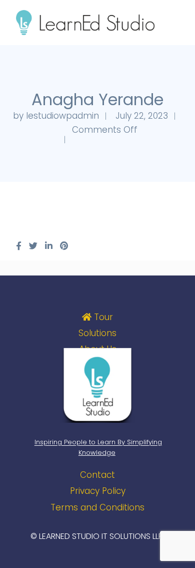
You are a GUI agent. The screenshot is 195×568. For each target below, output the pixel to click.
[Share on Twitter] (33, 245)
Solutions (97, 333)
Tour (102, 317)
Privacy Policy (98, 491)
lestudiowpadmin (62, 116)
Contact (97, 475)
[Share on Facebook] (19, 245)
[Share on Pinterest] (64, 245)
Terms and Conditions (97, 507)
